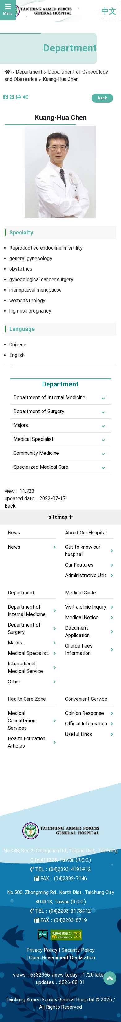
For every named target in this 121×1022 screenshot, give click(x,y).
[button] (18, 97)
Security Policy (78, 950)
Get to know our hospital (82, 550)
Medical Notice (82, 617)
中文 (108, 11)
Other (14, 682)
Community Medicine (36, 453)
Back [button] (10, 506)
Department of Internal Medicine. (49, 397)
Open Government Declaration (62, 958)
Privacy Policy (41, 950)
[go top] (109, 978)
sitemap (58, 517)
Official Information (86, 724)
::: (11, 366)
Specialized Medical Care (40, 467)
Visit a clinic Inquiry (85, 607)
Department (29, 72)
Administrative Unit (85, 575)
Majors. (21, 425)
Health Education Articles (26, 742)
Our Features (79, 565)
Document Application (77, 631)
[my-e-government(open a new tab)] (43, 934)
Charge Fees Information (78, 649)
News (14, 547)
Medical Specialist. (34, 439)
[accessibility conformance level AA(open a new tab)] (66, 934)
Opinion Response (84, 713)
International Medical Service (25, 667)
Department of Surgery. (39, 411)
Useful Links (78, 734)
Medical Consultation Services (21, 720)
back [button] (102, 98)
